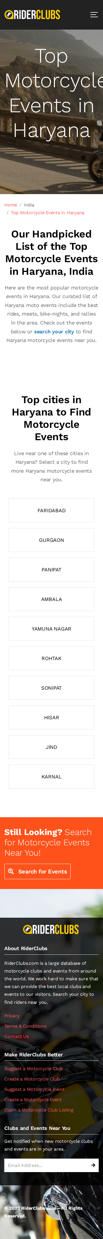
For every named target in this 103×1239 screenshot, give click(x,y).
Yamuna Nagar (51, 629)
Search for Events (42, 871)
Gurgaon (51, 540)
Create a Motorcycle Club (32, 1079)
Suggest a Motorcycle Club (33, 1068)
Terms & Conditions (25, 1026)
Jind (51, 747)
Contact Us (16, 1036)
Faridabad (51, 510)
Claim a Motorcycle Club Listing (39, 1110)
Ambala (51, 599)
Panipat (51, 570)
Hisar (51, 717)
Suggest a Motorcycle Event (34, 1089)
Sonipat (51, 688)
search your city (54, 331)
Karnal (51, 777)
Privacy (11, 1015)
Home (10, 205)
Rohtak (51, 658)
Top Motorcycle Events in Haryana (47, 212)
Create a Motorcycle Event (33, 1099)
